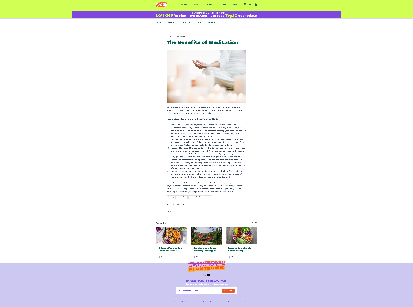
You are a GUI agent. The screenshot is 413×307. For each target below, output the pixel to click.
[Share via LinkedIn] (178, 204)
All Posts (159, 23)
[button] (256, 4)
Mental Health (187, 23)
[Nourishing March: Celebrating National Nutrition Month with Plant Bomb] (241, 235)
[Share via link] (184, 204)
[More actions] (245, 37)
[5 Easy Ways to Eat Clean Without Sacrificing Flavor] (171, 235)
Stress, (201, 23)
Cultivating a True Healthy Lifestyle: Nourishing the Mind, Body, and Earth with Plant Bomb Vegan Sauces (206, 249)
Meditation (172, 23)
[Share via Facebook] (168, 204)
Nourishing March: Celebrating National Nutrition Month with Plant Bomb (239, 249)
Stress (206, 197)
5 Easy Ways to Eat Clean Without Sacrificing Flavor (170, 249)
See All (254, 223)
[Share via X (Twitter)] (173, 204)
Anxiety (211, 23)
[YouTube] (208, 275)
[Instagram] (204, 275)
